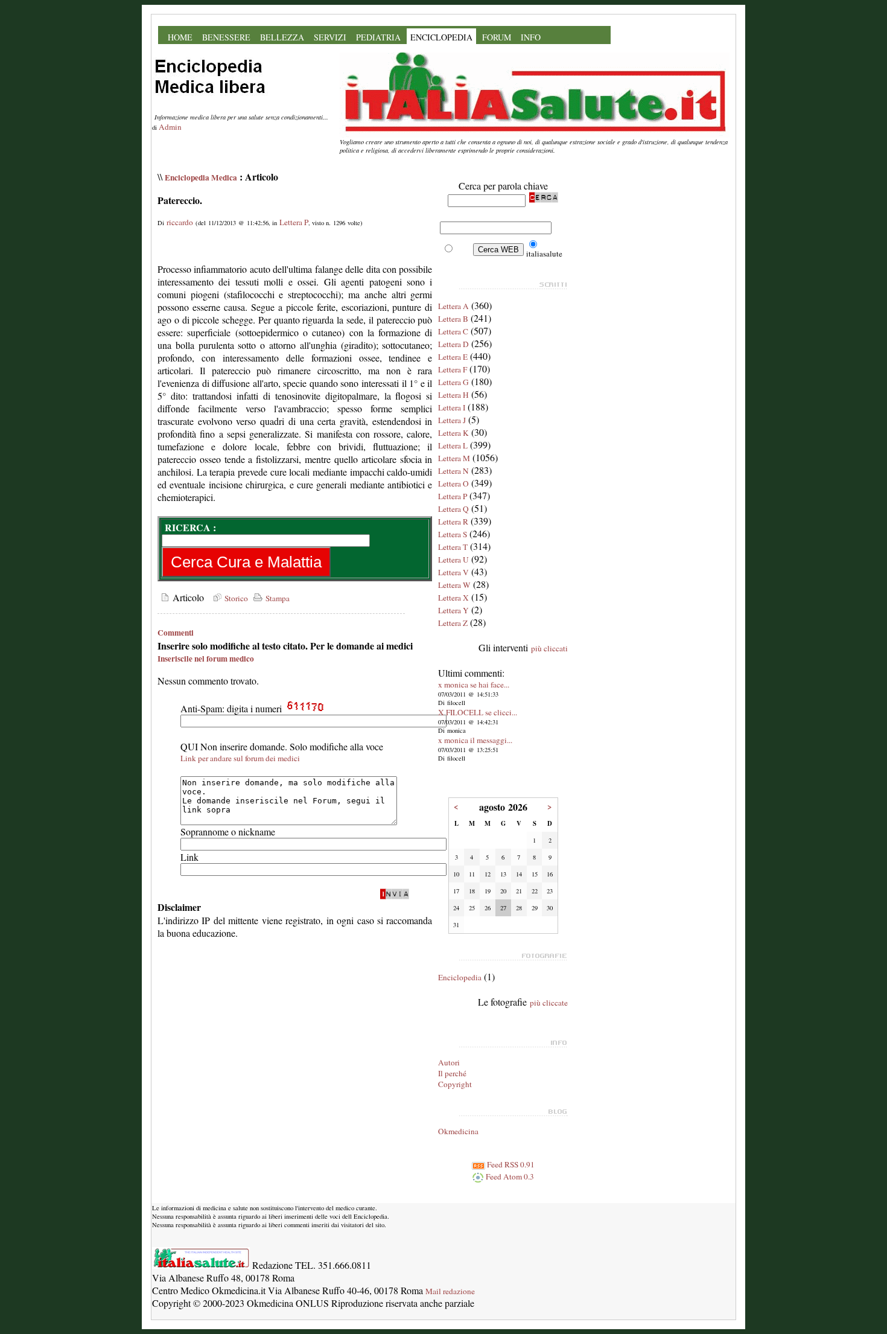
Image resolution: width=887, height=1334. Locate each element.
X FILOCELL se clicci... (477, 712)
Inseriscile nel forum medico (205, 659)
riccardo (180, 222)
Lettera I (451, 407)
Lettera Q (453, 508)
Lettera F (452, 369)
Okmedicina (458, 1131)
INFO (531, 37)
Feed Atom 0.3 (509, 1176)
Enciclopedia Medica (201, 177)
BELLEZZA (282, 37)
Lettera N (453, 470)
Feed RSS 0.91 (510, 1164)
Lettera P (293, 222)
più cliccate (549, 1002)
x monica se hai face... (473, 684)
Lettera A (453, 306)
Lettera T (453, 546)
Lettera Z (453, 623)
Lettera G (453, 382)
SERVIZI (330, 37)
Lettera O (453, 483)
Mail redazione (450, 1291)
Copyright (455, 1084)
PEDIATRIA (378, 37)
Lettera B (453, 318)
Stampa (276, 598)
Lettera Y (453, 610)
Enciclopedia (460, 977)
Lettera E (453, 356)
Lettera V (453, 572)
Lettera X (453, 597)
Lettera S (452, 534)
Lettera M (454, 458)
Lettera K (453, 432)
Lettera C (453, 331)
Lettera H (453, 394)
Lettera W (454, 584)
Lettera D (453, 344)
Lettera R (453, 521)
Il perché (452, 1073)
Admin (170, 126)
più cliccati (549, 648)
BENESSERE (226, 37)
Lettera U (453, 559)
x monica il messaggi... (475, 740)
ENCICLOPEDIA (441, 37)
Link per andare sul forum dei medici (240, 758)
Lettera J (452, 420)
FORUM (496, 37)
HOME (180, 37)
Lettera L (453, 445)
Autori (449, 1062)
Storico (235, 598)
